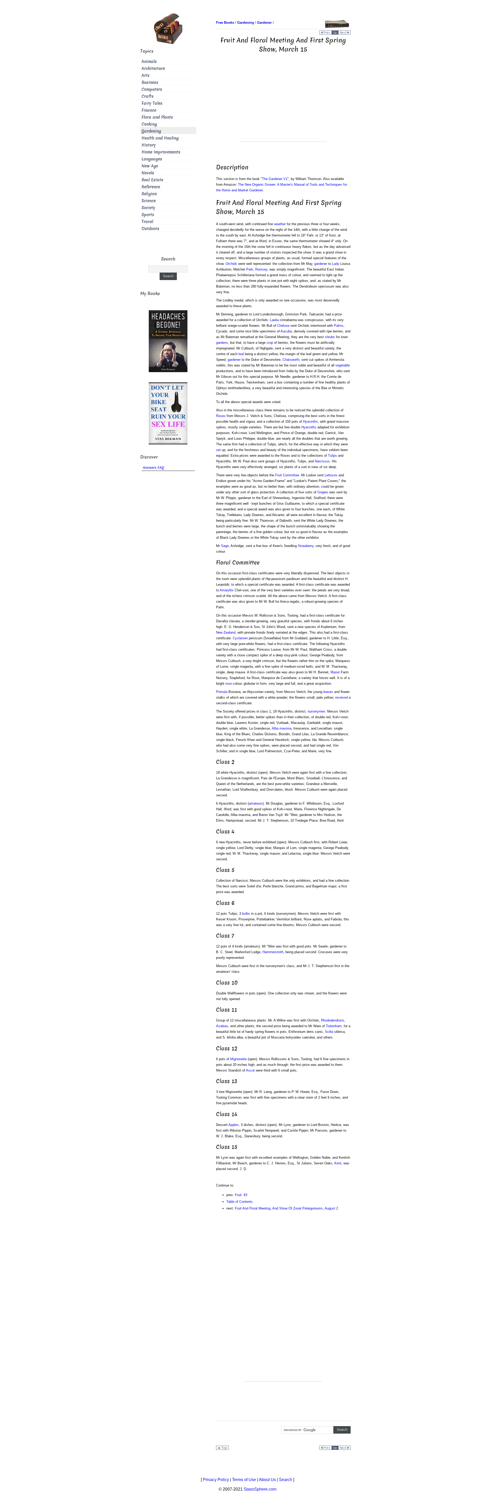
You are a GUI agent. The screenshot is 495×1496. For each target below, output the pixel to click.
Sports (148, 214)
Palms (338, 326)
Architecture (153, 68)
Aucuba (286, 331)
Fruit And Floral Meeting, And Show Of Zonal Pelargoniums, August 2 (286, 1208)
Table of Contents (239, 1202)
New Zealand (225, 632)
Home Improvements (161, 152)
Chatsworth (291, 360)
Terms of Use (244, 1479)
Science (149, 200)
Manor (335, 672)
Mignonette (238, 1059)
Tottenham (334, 1026)
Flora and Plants (157, 117)
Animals (149, 61)
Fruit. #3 (241, 1195)
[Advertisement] (283, 105)
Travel (147, 221)
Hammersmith (272, 952)
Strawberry (306, 546)
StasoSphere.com (260, 1489)
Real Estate (152, 180)
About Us (267, 1479)
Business (150, 82)
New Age (150, 166)
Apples (233, 1125)
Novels (148, 173)
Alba (275, 728)
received (341, 697)
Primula (221, 692)
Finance (149, 110)
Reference (151, 187)
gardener (320, 264)
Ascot (250, 1070)
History (149, 145)
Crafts (148, 96)
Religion (149, 194)
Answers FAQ (153, 467)
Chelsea (283, 326)
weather (280, 224)
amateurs (256, 803)
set (218, 450)
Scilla (329, 1032)
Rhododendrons (332, 1020)
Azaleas (222, 1026)
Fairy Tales (152, 103)
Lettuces (331, 475)
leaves (328, 692)
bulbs (246, 913)
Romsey (261, 269)
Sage (225, 546)
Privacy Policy (216, 1479)
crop (270, 343)
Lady (335, 264)
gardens (222, 343)
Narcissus (322, 461)
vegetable (342, 365)
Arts (146, 75)
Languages (152, 159)
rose (228, 683)
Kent (337, 1163)
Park (249, 269)
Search (285, 1479)
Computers (152, 89)
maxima (285, 728)
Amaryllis (227, 590)
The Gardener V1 (274, 179)
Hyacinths (310, 421)
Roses (221, 416)
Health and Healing (160, 138)
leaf (241, 354)
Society (148, 207)
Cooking (149, 124)
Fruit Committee (287, 475)
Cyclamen (240, 638)
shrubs (330, 337)
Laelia (274, 320)
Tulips (332, 455)
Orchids (231, 264)
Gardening (151, 131)
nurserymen (316, 711)
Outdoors (150, 228)
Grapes (322, 492)
